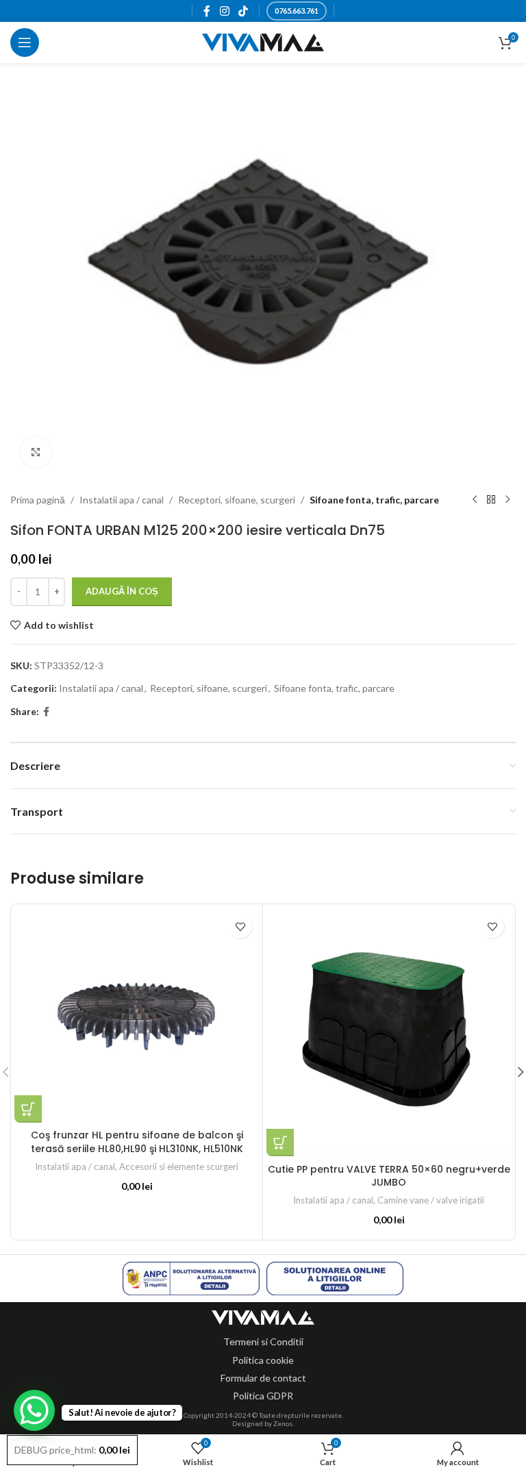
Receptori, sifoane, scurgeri (236, 500)
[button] (28, 1109)
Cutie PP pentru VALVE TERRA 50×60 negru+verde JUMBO (389, 1176)
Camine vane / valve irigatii (430, 1200)
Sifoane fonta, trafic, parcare (374, 500)
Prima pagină (37, 500)
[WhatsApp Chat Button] (34, 1410)
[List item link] (263, 1341)
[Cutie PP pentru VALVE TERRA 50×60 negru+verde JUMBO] (388, 1032)
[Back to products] (491, 500)
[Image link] (263, 1316)
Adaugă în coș (122, 591)
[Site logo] (263, 41)
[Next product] (507, 500)
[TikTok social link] (243, 11)
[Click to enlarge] (36, 452)
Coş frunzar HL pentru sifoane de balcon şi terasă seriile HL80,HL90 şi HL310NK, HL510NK (137, 1142)
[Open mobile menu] (24, 42)
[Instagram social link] (224, 11)
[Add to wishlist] (240, 926)
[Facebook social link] (207, 11)
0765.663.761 (296, 10)
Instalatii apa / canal (121, 500)
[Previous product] (474, 500)
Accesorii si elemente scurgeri (178, 1166)
